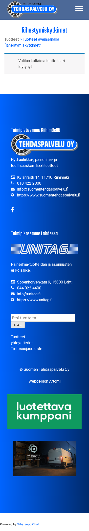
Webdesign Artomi (44, 381)
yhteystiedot (22, 342)
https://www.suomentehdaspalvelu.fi (48, 195)
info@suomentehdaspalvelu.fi (42, 189)
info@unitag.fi (29, 294)
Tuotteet (11, 39)
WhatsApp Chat (28, 524)
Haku (18, 325)
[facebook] (12, 210)
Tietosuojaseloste (26, 348)
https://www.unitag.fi (34, 300)
